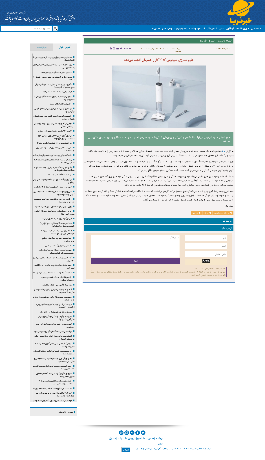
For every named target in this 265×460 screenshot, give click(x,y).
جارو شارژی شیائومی (222, 213)
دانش (221, 28)
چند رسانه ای (167, 28)
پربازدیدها (42, 47)
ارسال (126, 450)
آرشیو (139, 438)
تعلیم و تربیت (180, 28)
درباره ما (159, 438)
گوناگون (230, 28)
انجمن (160, 444)
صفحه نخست (225, 41)
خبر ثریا (206, 213)
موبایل (112, 438)
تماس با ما (155, 28)
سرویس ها (130, 438)
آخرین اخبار (65, 47)
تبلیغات (120, 438)
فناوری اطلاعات (242, 28)
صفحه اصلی (256, 28)
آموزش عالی (212, 28)
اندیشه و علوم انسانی (196, 28)
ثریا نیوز (195, 213)
